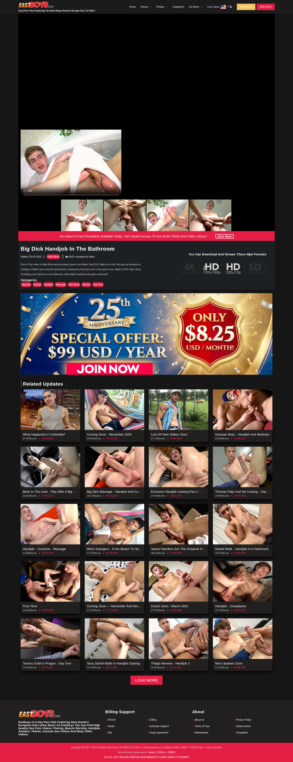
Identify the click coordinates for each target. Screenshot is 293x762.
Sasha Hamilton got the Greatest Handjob (181, 549)
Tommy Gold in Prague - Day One (47, 663)
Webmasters (201, 732)
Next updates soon (229, 663)
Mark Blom (53, 256)
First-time (30, 606)
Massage (61, 284)
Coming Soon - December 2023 (109, 434)
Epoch (152, 752)
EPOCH (112, 719)
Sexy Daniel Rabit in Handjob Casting (113, 663)
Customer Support (159, 726)
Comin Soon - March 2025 (169, 606)
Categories (178, 6)
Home (132, 6)
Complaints (242, 732)
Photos (160, 6)
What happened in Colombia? (44, 434)
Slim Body (74, 284)
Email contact (243, 726)
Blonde (37, 284)
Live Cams (213, 6)
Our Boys (194, 6)
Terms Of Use (202, 726)
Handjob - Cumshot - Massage (44, 549)
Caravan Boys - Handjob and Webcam (242, 434)
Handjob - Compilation (230, 606)
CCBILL (153, 719)
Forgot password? (159, 732)
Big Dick (26, 284)
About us (199, 719)
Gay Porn (98, 284)
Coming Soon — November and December (117, 606)
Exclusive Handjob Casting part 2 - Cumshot (182, 491)
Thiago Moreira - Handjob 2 (170, 663)
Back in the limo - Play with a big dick (51, 491)
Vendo (111, 726)
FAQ (110, 732)
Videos (144, 6)
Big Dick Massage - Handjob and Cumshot (117, 491)
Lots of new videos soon (169, 434)
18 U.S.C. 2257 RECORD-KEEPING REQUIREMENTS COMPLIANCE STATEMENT (146, 757)
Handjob (48, 284)
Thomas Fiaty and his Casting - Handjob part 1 (248, 491)
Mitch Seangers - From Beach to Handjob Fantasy (122, 549)
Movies (86, 284)
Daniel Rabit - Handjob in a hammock (241, 549)
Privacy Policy (243, 719)
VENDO (171, 752)
